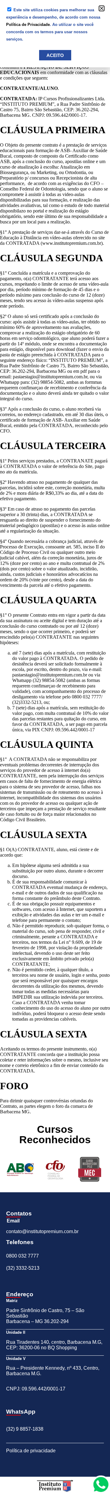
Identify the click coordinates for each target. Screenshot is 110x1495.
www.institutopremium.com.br (71, 243)
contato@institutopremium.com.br (42, 1231)
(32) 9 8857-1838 (24, 1429)
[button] (101, 8)
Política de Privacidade (28, 24)
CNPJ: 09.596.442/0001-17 (35, 1388)
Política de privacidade (31, 1450)
